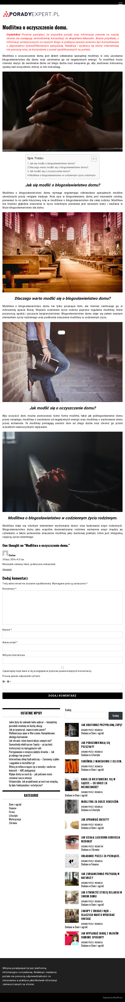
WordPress (118, 997)
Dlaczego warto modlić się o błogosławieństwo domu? (58, 167)
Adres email (10, 642)
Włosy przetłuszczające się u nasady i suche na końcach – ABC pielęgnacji (32, 768)
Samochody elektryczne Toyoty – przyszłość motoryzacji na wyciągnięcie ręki (30, 746)
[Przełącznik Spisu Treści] (92, 158)
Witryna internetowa (13, 655)
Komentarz (9, 588)
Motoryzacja (15, 819)
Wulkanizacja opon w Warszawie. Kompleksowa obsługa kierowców (32, 735)
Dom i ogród (15, 804)
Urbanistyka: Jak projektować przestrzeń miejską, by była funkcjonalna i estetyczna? (33, 783)
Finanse (12, 808)
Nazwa (7, 629)
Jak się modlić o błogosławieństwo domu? (52, 163)
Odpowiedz (7, 569)
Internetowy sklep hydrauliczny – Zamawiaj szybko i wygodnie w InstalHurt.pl (34, 761)
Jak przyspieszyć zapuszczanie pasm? (27, 730)
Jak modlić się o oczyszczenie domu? (49, 171)
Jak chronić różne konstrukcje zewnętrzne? (30, 741)
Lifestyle (13, 816)
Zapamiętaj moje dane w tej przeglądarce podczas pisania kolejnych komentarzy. (47, 671)
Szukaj (68, 710)
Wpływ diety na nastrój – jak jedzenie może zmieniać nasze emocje (30, 776)
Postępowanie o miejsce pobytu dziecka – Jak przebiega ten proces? (31, 754)
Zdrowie (13, 823)
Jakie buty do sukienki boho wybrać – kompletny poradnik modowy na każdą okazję (33, 724)
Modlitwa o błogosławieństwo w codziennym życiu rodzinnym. (62, 175)
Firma (12, 812)
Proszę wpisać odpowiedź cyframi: (21, 676)
